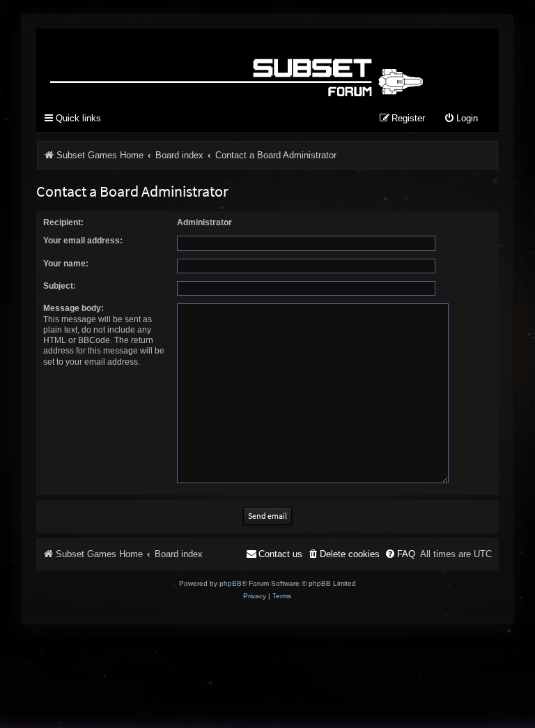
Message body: (73, 308)
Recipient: (63, 222)
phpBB (230, 583)
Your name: (65, 263)
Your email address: (83, 240)
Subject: (59, 286)
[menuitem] (461, 119)
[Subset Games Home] (239, 65)
